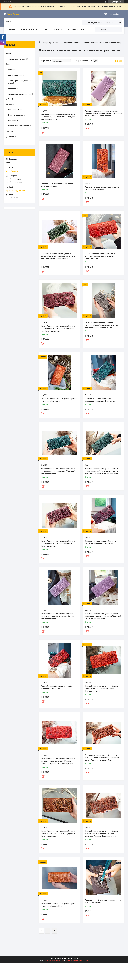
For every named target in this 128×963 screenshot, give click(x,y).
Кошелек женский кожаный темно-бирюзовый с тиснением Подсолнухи (100, 400)
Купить (43, 131)
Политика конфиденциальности (76, 961)
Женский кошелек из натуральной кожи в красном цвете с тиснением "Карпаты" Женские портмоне (102, 688)
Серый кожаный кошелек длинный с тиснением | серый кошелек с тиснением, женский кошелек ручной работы (102, 324)
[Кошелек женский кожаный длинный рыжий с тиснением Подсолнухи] (59, 372)
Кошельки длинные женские (69, 43)
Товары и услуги (27, 29)
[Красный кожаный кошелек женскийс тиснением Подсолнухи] (59, 660)
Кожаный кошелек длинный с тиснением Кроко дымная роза (57, 184)
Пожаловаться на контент (55, 961)
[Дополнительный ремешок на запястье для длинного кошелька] (103, 878)
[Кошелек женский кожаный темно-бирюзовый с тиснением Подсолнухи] (103, 372)
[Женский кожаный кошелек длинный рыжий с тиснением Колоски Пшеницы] (59, 878)
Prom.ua (75, 958)
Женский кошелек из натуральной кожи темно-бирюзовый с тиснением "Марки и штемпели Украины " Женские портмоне (101, 471)
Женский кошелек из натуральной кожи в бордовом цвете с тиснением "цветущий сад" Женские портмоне (58, 328)
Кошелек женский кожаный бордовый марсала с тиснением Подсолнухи (100, 542)
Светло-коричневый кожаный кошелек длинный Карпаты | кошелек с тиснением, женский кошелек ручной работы (102, 757)
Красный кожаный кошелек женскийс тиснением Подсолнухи (56, 687)
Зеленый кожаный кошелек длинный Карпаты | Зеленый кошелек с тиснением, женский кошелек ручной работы (58, 256)
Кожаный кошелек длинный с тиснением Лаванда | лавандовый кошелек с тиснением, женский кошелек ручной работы (103, 113)
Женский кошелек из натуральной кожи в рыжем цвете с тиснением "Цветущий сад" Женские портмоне (58, 833)
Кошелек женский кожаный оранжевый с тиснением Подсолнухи (102, 188)
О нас (45, 29)
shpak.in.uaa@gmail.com (15, 191)
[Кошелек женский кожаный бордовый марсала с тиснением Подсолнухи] (103, 515)
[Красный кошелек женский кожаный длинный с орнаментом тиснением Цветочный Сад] (103, 231)
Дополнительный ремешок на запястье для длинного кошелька (103, 901)
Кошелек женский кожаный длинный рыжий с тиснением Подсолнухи (59, 400)
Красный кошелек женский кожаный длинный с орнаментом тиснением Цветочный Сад (100, 256)
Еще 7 (10, 99)
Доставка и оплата (76, 29)
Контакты (58, 29)
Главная (11, 29)
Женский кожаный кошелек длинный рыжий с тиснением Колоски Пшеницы (59, 905)
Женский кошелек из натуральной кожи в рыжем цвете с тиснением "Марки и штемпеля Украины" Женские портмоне (102, 833)
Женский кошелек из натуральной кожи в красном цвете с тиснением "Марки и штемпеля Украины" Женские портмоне (58, 761)
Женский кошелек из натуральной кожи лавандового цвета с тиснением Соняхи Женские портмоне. (57, 616)
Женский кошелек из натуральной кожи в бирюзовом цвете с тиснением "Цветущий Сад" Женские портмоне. (58, 116)
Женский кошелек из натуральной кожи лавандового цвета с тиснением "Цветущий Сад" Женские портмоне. (103, 616)
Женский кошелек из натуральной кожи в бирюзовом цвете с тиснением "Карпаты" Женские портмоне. (58, 471)
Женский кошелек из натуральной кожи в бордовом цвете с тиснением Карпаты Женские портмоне (58, 543)
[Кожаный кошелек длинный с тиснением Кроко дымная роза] (59, 161)
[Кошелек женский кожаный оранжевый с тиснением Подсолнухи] (103, 161)
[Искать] (98, 29)
